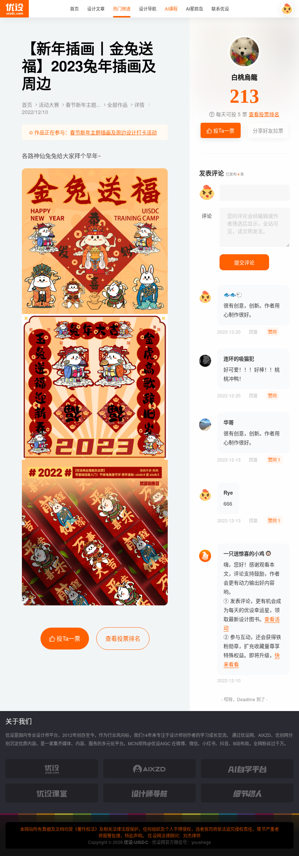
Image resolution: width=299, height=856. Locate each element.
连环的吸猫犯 (239, 358)
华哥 (229, 422)
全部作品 (118, 104)
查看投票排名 (122, 638)
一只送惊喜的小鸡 (244, 553)
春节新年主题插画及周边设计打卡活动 (113, 132)
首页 (28, 104)
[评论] (255, 227)
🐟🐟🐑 (233, 294)
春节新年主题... (84, 104)
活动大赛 (50, 104)
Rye (228, 492)
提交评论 (244, 262)
